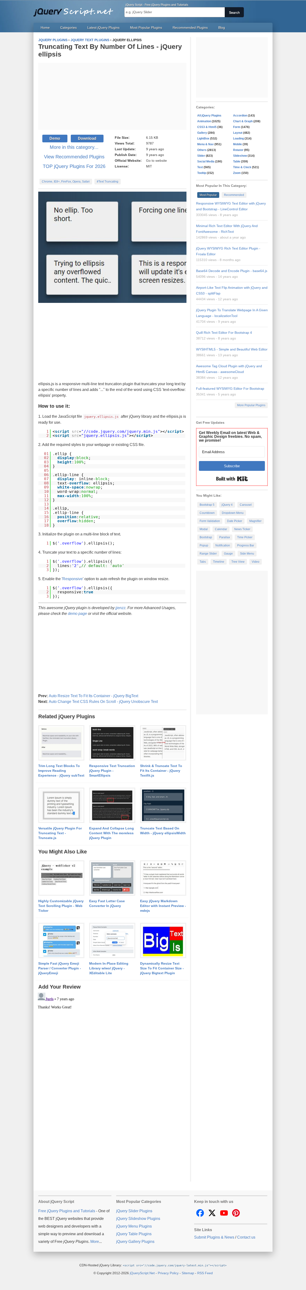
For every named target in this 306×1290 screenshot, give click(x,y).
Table (236, 161)
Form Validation (210, 521)
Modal (204, 529)
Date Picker (234, 521)
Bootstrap (206, 537)
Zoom (237, 173)
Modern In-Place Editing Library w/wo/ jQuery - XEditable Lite (108, 968)
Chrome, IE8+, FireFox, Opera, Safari (66, 181)
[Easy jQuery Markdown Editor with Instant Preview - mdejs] (163, 878)
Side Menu (247, 553)
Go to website (156, 160)
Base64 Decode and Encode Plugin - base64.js (231, 271)
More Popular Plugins (251, 405)
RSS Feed (205, 1273)
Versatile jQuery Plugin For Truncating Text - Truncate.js (60, 833)
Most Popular (208, 195)
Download (87, 138)
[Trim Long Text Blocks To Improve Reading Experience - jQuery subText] (61, 743)
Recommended (234, 195)
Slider (201, 155)
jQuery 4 (227, 504)
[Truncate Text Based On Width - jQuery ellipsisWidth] (163, 805)
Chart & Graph (243, 121)
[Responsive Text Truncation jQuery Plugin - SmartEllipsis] (112, 743)
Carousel (246, 504)
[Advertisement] (112, 96)
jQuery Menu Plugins (134, 1226)
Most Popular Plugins (146, 27)
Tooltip (201, 173)
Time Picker (244, 537)
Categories (68, 27)
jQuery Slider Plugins (134, 1211)
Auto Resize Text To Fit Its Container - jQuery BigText (93, 696)
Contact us (246, 1237)
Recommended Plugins (190, 27)
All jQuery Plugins (209, 115)
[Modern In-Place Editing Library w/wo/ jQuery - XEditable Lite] (112, 941)
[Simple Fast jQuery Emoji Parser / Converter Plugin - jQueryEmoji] (61, 941)
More (94, 1242)
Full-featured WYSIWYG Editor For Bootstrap (230, 388)
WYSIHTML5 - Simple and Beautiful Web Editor (232, 349)
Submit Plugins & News (214, 1237)
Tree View (238, 561)
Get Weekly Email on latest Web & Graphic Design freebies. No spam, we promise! (230, 436)
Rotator (238, 150)
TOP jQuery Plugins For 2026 (74, 166)
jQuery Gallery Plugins (135, 1242)
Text (200, 167)
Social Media (205, 161)
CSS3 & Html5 (207, 127)
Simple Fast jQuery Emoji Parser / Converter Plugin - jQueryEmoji (59, 968)
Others (202, 150)
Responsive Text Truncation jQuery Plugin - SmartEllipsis (112, 770)
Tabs (203, 561)
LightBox (203, 138)
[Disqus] (112, 1050)
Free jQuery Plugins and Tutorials (75, 9)
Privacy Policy (168, 1273)
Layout (237, 132)
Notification (222, 545)
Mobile (237, 144)
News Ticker (242, 529)
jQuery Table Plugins (134, 1234)
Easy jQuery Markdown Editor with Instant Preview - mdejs (163, 905)
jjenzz (120, 608)
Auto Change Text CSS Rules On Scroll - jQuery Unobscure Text (103, 702)
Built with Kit (232, 478)
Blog (221, 27)
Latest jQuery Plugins (103, 27)
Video (255, 561)
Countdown (207, 513)
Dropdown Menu (233, 513)
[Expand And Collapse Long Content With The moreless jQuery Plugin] (112, 805)
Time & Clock (242, 167)
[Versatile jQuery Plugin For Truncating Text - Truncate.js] (61, 805)
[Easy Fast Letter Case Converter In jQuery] (112, 878)
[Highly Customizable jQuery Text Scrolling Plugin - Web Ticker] (61, 878)
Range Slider (208, 553)
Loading (238, 138)
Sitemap (188, 1273)
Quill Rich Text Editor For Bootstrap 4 (224, 332)
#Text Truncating (107, 181)
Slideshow (240, 155)
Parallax (224, 537)
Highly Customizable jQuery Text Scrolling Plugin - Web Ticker (61, 905)
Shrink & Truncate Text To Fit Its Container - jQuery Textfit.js (161, 770)
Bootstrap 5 (207, 504)
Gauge (228, 553)
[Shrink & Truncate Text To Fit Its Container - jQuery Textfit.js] (163, 743)
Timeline (218, 561)
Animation (204, 121)
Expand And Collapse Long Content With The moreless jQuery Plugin (111, 833)
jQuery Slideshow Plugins (138, 1219)
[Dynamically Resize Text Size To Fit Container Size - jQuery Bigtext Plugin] (163, 941)
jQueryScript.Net (142, 1273)
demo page (77, 614)
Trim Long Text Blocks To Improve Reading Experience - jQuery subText (61, 770)
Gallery (202, 132)
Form (236, 127)
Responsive (72, 579)
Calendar (221, 529)
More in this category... (74, 147)
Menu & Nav (205, 144)
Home (45, 27)
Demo (54, 138)
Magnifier (255, 521)
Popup (204, 545)
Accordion (240, 115)
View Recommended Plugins (74, 156)
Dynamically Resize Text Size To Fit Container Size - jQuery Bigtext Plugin (162, 968)
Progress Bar (245, 545)
